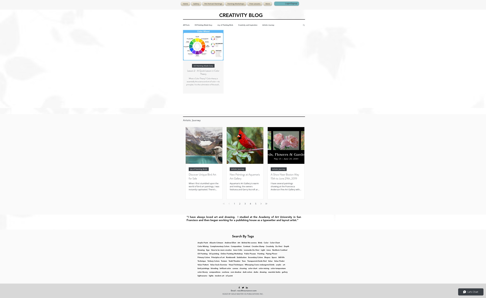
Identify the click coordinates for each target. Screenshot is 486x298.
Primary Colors (204, 257)
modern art (219, 276)
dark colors (247, 272)
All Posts (186, 25)
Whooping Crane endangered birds (259, 265)
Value (270, 261)
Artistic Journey (268, 25)
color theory (203, 272)
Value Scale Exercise (218, 265)
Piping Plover (271, 254)
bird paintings (203, 268)
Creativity (270, 246)
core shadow (236, 272)
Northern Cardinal (279, 250)
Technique (202, 261)
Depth (286, 246)
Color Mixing (203, 246)
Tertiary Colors (213, 261)
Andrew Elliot (230, 243)
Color (266, 243)
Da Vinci (278, 246)
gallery (285, 272)
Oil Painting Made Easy (203, 25)
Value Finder (279, 261)
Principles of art (218, 257)
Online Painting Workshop (232, 254)
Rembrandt (230, 257)
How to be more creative (221, 250)
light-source (202, 276)
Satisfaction (242, 257)
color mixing (264, 268)
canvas (235, 268)
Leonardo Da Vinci (251, 250)
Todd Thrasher (234, 261)
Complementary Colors (219, 246)
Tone (244, 261)
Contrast (246, 246)
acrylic (278, 265)
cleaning (243, 268)
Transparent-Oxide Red (257, 261)
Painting (260, 254)
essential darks (274, 272)
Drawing (201, 250)
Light (263, 250)
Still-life (281, 257)
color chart (252, 268)
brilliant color (225, 268)
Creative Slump (258, 246)
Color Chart (275, 243)
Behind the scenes (249, 243)
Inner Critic (237, 250)
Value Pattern (203, 265)
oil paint (229, 276)
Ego (208, 250)
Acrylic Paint (203, 243)
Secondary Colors (255, 257)
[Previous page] (229, 203)
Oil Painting (203, 254)
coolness (225, 272)
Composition (236, 246)
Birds (260, 243)
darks (256, 272)
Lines (269, 250)
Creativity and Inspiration (247, 25)
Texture (224, 261)
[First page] (223, 203)
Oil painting (214, 254)
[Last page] (266, 203)
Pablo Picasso (250, 254)
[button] (304, 25)
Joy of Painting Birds (225, 25)
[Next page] (261, 203)
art (284, 265)
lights (211, 276)
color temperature (278, 268)
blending (214, 268)
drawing (263, 272)
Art (239, 243)
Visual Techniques (236, 265)
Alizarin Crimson (216, 243)
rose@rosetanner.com (247, 290)
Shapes (267, 257)
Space (274, 257)
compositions (214, 272)
